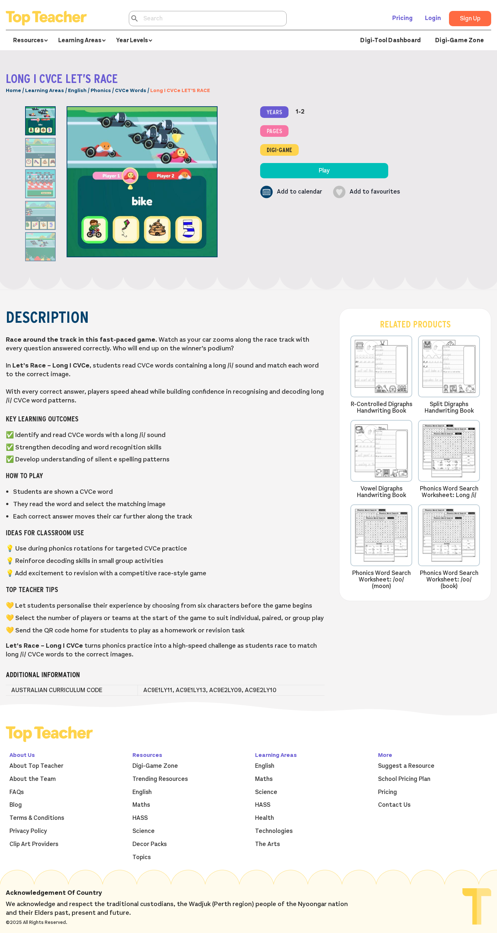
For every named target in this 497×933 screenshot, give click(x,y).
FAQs (16, 792)
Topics (141, 857)
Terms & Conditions (36, 818)
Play (324, 171)
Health (264, 818)
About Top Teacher (36, 766)
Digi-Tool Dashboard (390, 40)
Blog (15, 805)
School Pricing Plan (404, 779)
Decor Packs (149, 844)
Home (13, 90)
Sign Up (470, 19)
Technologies (274, 831)
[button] (291, 192)
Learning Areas (44, 90)
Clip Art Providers (33, 844)
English (77, 90)
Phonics (101, 90)
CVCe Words (130, 90)
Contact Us (394, 805)
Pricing (402, 18)
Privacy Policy (28, 831)
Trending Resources (160, 779)
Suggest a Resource (406, 766)
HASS (140, 818)
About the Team (32, 779)
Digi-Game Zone (459, 40)
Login (433, 18)
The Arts (267, 844)
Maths (141, 805)
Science (143, 831)
